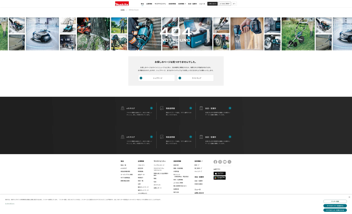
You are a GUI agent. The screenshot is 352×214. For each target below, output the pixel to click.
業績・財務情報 (178, 168)
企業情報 (141, 161)
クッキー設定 (335, 201)
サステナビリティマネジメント (159, 169)
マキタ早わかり (142, 193)
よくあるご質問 (178, 183)
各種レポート (158, 188)
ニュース (198, 189)
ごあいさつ (141, 165)
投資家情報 (177, 161)
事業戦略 (140, 171)
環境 (155, 178)
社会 (155, 182)
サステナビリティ (160, 161)
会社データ (141, 174)
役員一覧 (140, 181)
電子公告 (176, 192)
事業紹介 (140, 178)
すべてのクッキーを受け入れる (335, 210)
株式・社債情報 (178, 180)
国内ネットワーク (143, 187)
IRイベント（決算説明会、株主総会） (182, 175)
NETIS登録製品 (125, 178)
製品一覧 (123, 165)
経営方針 (140, 168)
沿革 (139, 184)
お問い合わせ (199, 193)
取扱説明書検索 (125, 171)
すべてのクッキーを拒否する (335, 206)
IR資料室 (176, 171)
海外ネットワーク (143, 190)
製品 (122, 161)
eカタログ (124, 168)
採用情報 (198, 161)
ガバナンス (157, 185)
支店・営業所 (199, 177)
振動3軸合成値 (125, 181)
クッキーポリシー (9, 203)
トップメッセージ (159, 165)
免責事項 (176, 189)
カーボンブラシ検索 (127, 174)
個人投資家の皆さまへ (180, 186)
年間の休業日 (199, 184)
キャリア (197, 171)
